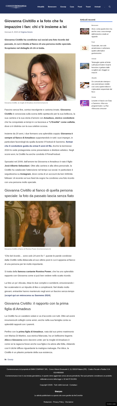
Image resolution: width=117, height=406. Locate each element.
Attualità (40, 7)
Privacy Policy (58, 402)
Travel (88, 7)
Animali (97, 7)
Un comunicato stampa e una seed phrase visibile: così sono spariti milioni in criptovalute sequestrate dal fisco (102, 86)
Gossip (63, 7)
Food (80, 7)
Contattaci (73, 385)
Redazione (48, 402)
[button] (109, 6)
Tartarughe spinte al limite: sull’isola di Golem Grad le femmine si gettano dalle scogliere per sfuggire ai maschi (101, 67)
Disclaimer (69, 402)
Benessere (52, 7)
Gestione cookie (111, 404)
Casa (72, 7)
